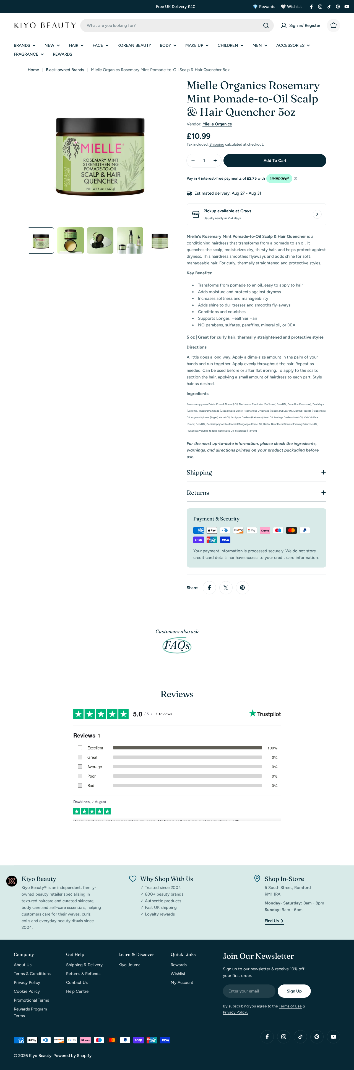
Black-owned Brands (65, 69)
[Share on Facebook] (209, 587)
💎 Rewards (264, 6)
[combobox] (177, 25)
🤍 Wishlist (291, 6)
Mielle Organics (217, 124)
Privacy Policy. (235, 1012)
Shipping (216, 144)
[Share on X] (226, 587)
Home (33, 69)
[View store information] (317, 214)
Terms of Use (290, 1006)
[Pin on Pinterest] (242, 587)
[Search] (266, 25)
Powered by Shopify (72, 1055)
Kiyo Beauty (40, 1055)
